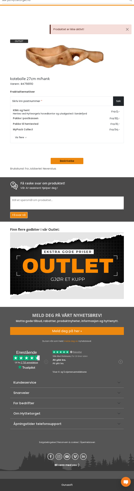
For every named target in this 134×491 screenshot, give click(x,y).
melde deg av (71, 341)
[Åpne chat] (126, 482)
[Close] (127, 29)
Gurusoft (67, 485)
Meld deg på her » (67, 331)
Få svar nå (18, 215)
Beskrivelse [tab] (67, 161)
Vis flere (20, 137)
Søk (118, 101)
